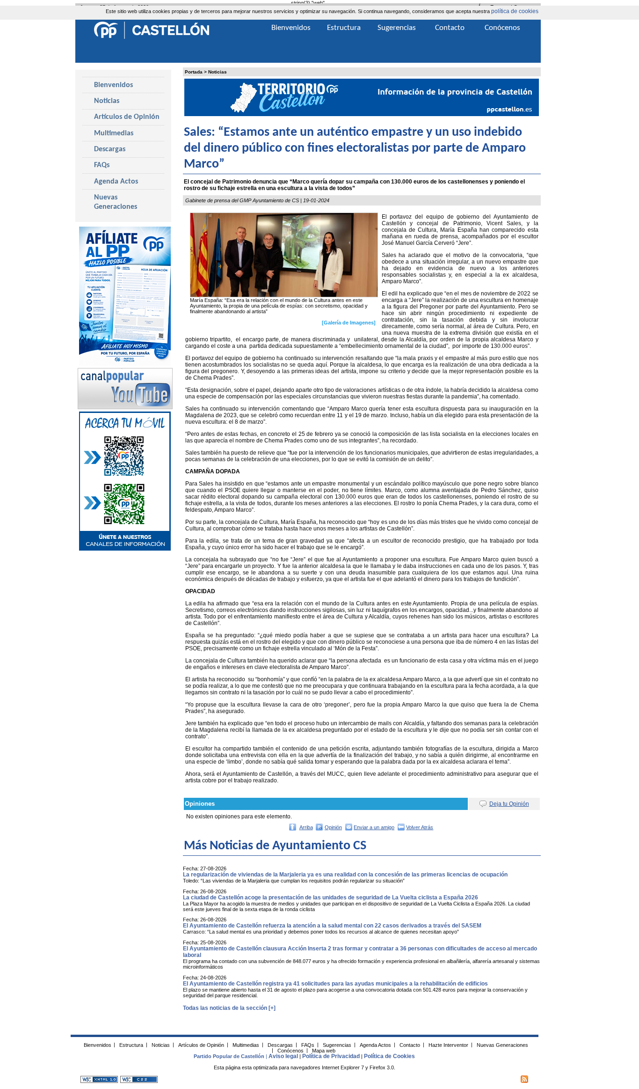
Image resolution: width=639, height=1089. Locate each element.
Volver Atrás (419, 827)
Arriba (306, 827)
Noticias (217, 71)
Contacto (450, 28)
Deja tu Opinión (509, 804)
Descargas (109, 149)
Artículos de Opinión (127, 117)
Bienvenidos (113, 85)
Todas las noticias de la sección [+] (229, 1008)
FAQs (101, 165)
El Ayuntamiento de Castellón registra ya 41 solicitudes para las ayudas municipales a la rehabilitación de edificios (335, 983)
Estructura (344, 28)
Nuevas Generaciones (115, 202)
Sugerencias (397, 28)
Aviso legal (283, 1056)
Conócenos (502, 28)
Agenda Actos (116, 181)
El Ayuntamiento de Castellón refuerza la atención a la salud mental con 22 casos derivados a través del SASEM (332, 925)
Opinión (333, 827)
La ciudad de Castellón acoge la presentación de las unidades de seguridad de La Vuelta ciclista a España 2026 (330, 897)
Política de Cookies (389, 1056)
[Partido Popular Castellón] (151, 37)
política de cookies (514, 11)
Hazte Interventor (448, 1044)
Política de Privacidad (331, 1056)
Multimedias (113, 133)
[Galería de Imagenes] (349, 322)
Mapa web (323, 1050)
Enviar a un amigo (374, 827)
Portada (194, 71)
